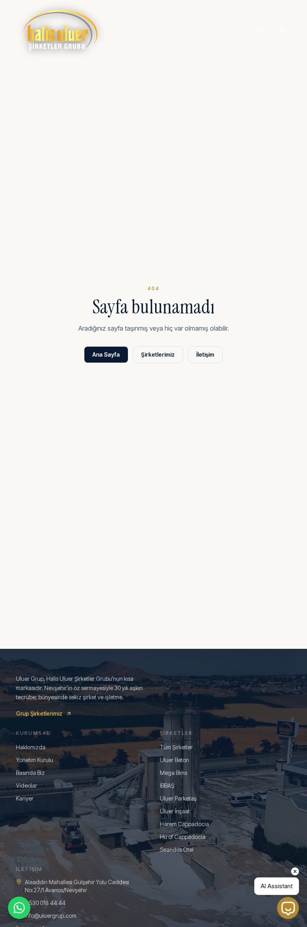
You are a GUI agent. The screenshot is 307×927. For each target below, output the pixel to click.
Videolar (26, 785)
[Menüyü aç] (282, 29)
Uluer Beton (174, 759)
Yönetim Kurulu (34, 759)
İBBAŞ (167, 785)
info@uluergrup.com (50, 915)
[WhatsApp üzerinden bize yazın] (19, 908)
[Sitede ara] (260, 29)
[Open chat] (288, 908)
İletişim (205, 354)
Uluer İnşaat (175, 811)
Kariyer (25, 798)
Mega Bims (173, 772)
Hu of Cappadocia (182, 836)
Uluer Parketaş (178, 798)
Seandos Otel (176, 849)
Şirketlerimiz (158, 354)
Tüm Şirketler (176, 747)
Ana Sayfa (106, 354)
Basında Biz (30, 772)
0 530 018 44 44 (45, 902)
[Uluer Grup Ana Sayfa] (60, 29)
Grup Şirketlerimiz (39, 713)
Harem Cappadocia (184, 824)
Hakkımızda (31, 747)
